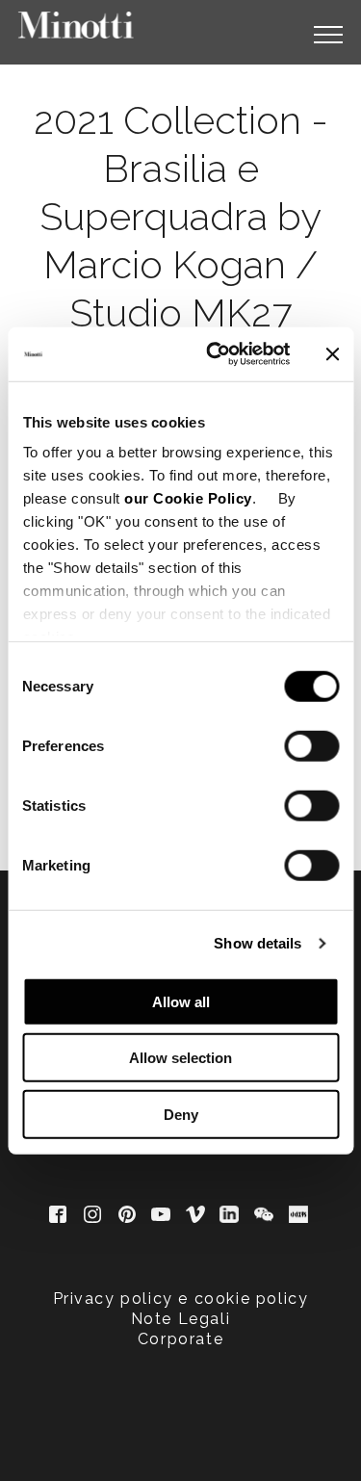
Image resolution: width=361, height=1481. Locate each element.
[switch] (311, 745)
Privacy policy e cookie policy (181, 1298)
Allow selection (180, 1058)
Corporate (180, 1339)
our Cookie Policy (188, 498)
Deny (181, 1113)
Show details (257, 943)
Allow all (181, 1001)
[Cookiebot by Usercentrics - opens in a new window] (215, 354)
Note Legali (181, 1319)
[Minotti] (76, 25)
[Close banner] (332, 354)
